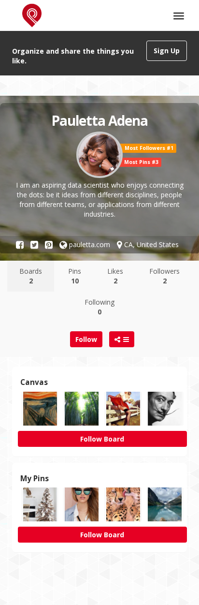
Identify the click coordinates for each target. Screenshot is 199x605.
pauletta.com (88, 244)
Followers (164, 275)
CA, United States (150, 244)
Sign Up (167, 50)
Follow (86, 339)
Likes (115, 275)
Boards (30, 275)
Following (99, 306)
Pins (74, 275)
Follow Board (102, 438)
